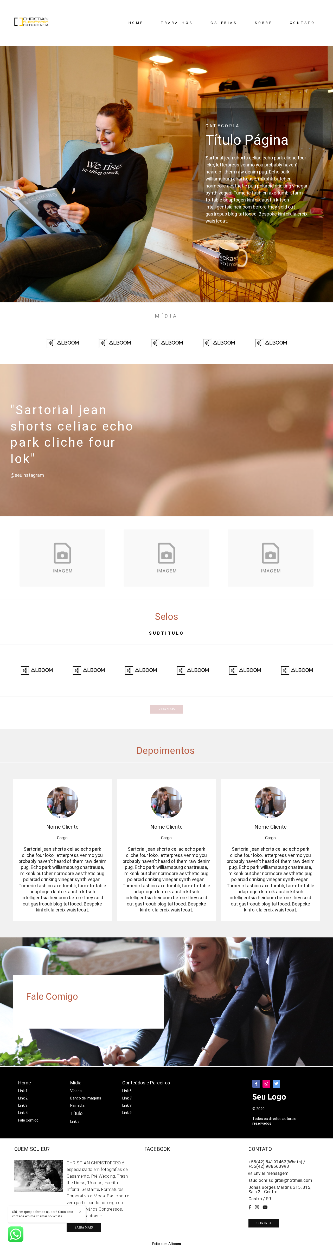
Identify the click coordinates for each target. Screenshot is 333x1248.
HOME (136, 23)
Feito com (166, 1244)
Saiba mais (84, 1227)
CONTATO (302, 23)
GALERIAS (223, 23)
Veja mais (166, 709)
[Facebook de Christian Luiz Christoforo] (249, 1207)
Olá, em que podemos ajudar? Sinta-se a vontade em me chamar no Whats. (42, 1214)
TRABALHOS (177, 23)
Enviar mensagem (271, 1173)
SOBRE (264, 23)
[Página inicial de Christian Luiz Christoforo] (33, 23)
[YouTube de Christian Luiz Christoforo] (264, 1207)
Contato (264, 1223)
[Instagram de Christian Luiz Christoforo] (257, 1207)
